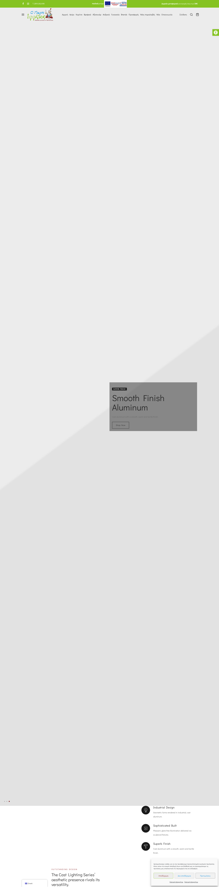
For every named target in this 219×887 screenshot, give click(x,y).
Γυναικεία (115, 14)
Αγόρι (71, 14)
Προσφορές (134, 14)
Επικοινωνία (167, 14)
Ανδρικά (106, 14)
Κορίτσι (79, 14)
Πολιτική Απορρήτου (176, 882)
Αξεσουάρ (97, 14)
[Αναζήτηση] (191, 14)
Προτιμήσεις (205, 875)
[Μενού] (22, 14)
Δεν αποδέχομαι (184, 875)
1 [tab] (4, 801)
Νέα (158, 14)
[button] (215, 32)
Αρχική (65, 14)
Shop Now (120, 427)
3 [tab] (9, 801)
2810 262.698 (39, 3)
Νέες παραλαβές (147, 14)
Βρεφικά (87, 14)
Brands (124, 14)
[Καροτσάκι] (197, 14)
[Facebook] (23, 3)
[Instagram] (28, 3)
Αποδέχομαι (163, 875)
